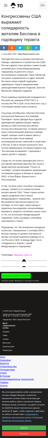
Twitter (5, 335)
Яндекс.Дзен (7, 350)
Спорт (3, 373)
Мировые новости (23, 255)
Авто (2, 357)
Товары (4, 382)
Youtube (6, 339)
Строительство (8, 366)
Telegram (6, 332)
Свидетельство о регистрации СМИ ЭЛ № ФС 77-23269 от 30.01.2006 (17, 315)
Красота (4, 363)
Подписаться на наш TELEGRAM (16, 276)
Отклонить (24, 434)
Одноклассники (8, 347)
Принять (24, 428)
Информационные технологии (17, 379)
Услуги (3, 385)
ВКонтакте (7, 343)
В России (5, 376)
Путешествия (7, 369)
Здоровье (5, 360)
